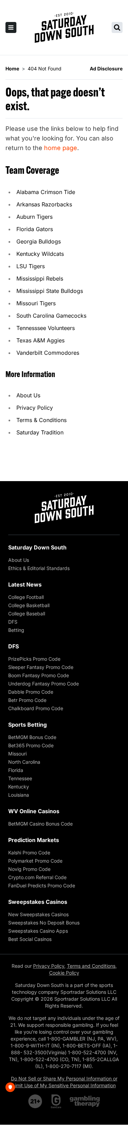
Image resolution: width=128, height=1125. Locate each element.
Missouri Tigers (36, 303)
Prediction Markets (33, 840)
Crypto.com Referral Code (37, 877)
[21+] (35, 1101)
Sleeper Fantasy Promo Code (40, 667)
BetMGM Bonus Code (32, 737)
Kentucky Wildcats (40, 253)
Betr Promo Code (27, 700)
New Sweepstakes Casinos (38, 914)
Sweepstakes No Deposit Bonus (44, 922)
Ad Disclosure (106, 68)
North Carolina (24, 762)
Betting (16, 630)
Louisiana (18, 795)
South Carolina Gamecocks (51, 315)
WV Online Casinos (33, 811)
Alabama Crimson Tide (45, 192)
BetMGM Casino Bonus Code (40, 824)
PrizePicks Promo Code (34, 659)
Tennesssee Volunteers (45, 328)
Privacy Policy (34, 407)
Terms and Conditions (91, 966)
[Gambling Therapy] (85, 1101)
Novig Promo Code (29, 869)
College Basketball (28, 605)
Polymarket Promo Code (35, 861)
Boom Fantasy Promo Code (38, 675)
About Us (28, 395)
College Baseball (26, 613)
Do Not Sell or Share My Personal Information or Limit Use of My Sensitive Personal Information (64, 1082)
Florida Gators (34, 229)
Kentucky (18, 786)
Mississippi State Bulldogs (49, 290)
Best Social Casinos (30, 939)
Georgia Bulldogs (38, 241)
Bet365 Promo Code (31, 745)
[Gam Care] (56, 1101)
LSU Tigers (30, 266)
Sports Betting (27, 724)
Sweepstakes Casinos (37, 901)
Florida (15, 770)
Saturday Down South (37, 547)
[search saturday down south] (117, 27)
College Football (26, 597)
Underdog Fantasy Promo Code (43, 683)
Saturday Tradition (39, 432)
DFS (12, 622)
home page (60, 147)
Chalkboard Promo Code (35, 708)
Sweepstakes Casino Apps (38, 931)
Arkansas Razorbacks (44, 204)
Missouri (17, 754)
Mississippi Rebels (39, 278)
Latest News (25, 584)
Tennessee (20, 778)
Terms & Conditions (41, 420)
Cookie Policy (64, 973)
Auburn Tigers (34, 216)
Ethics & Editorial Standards (39, 568)
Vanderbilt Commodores (47, 352)
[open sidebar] (10, 27)
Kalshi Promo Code (29, 852)
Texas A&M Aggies (40, 340)
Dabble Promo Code (30, 692)
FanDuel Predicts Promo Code (41, 885)
